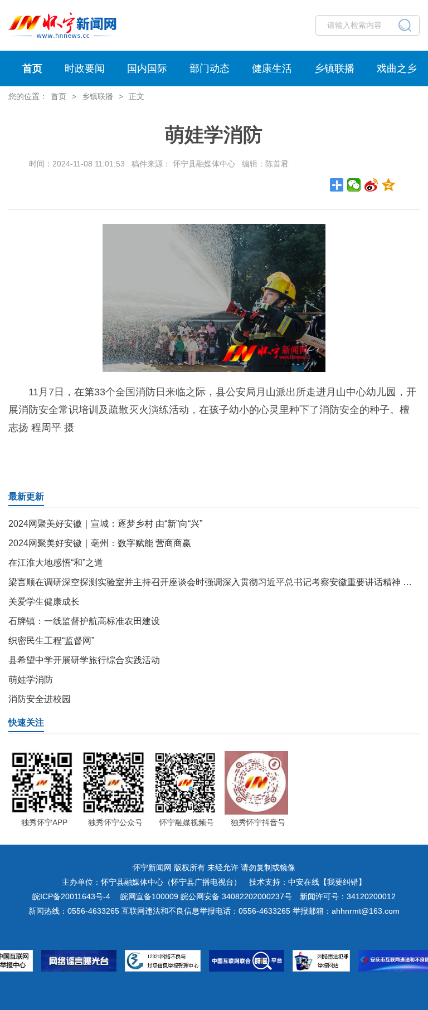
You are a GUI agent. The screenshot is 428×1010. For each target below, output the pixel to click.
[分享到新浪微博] (371, 185)
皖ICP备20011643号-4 (71, 896)
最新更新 (26, 496)
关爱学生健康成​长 (44, 601)
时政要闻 (85, 68)
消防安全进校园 (39, 699)
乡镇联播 (334, 68)
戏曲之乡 (397, 68)
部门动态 (209, 68)
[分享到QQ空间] (389, 185)
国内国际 (147, 68)
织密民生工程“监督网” (51, 640)
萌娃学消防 (30, 679)
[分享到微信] (354, 185)
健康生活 (272, 68)
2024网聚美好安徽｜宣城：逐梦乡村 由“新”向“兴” (105, 523)
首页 (32, 68)
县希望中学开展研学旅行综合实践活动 (84, 660)
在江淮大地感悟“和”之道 (55, 562)
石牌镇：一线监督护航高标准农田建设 (84, 621)
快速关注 (26, 722)
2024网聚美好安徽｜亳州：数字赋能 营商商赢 (99, 543)
